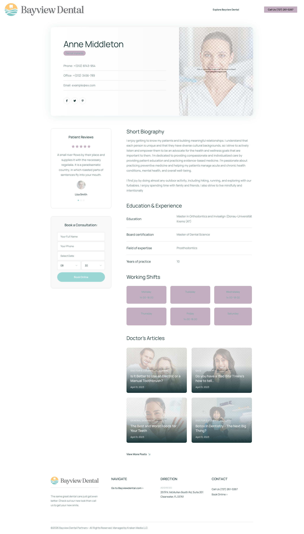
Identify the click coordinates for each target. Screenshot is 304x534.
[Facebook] (66, 100)
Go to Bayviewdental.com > (127, 488)
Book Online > (220, 494)
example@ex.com (83, 85)
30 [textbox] (86, 265)
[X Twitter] (74, 100)
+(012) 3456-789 (84, 75)
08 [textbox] (61, 265)
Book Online (81, 277)
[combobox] (69, 265)
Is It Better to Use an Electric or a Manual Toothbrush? (155, 378)
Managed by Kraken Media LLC (130, 528)
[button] (78, 200)
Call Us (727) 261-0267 (225, 489)
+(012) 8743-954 (84, 66)
